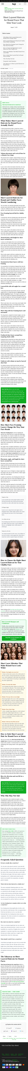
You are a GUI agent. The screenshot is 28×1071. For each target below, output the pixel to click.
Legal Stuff (8, 1059)
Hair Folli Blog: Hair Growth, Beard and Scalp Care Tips (14, 9)
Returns (19, 1055)
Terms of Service (6, 1055)
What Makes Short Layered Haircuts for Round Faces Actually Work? (12, 38)
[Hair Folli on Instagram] (5, 1049)
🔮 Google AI (14, 1031)
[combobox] (20, 4)
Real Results (20, 1054)
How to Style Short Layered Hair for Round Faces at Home (13, 56)
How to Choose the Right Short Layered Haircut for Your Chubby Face (12, 48)
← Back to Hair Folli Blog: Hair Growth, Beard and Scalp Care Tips (14, 1039)
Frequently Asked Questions (9, 61)
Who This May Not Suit (8, 58)
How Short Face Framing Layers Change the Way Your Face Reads (13, 45)
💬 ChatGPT (9, 1028)
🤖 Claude (6, 1031)
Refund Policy (15, 1059)
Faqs (16, 1054)
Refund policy (14, 1055)
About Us (7, 1054)
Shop (3, 1054)
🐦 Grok (21, 1031)
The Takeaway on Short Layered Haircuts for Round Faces (13, 64)
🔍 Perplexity (18, 1028)
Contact (12, 1054)
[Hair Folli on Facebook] (2, 1049)
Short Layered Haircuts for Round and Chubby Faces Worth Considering (14, 41)
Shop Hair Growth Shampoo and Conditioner (13, 638)
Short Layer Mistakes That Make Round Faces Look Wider (13, 52)
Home (6, 7)
